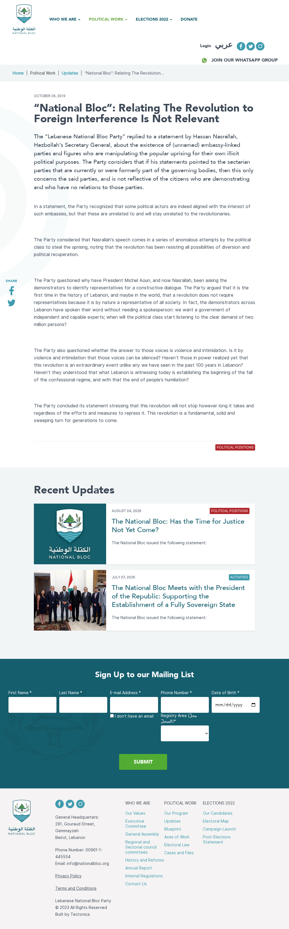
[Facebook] (11, 293)
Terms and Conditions (76, 888)
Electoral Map (216, 821)
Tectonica (80, 914)
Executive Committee (135, 824)
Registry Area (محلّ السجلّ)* (179, 718)
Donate (189, 19)
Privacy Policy (68, 876)
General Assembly (142, 834)
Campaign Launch (219, 829)
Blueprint (172, 829)
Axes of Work (176, 837)
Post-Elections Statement (217, 839)
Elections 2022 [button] (152, 19)
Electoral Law (176, 845)
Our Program (176, 813)
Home (18, 73)
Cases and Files (179, 853)
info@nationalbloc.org (88, 863)
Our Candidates (218, 813)
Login (205, 45)
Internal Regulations (144, 876)
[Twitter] (11, 305)
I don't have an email (134, 716)
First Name (20, 692)
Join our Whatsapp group (244, 60)
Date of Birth (225, 692)
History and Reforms (144, 860)
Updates (70, 73)
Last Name (70, 692)
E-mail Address (125, 692)
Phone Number (176, 692)
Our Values (135, 813)
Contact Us (136, 884)
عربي (224, 44)
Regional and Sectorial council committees (141, 847)
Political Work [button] (106, 19)
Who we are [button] (63, 19)
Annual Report (138, 868)
